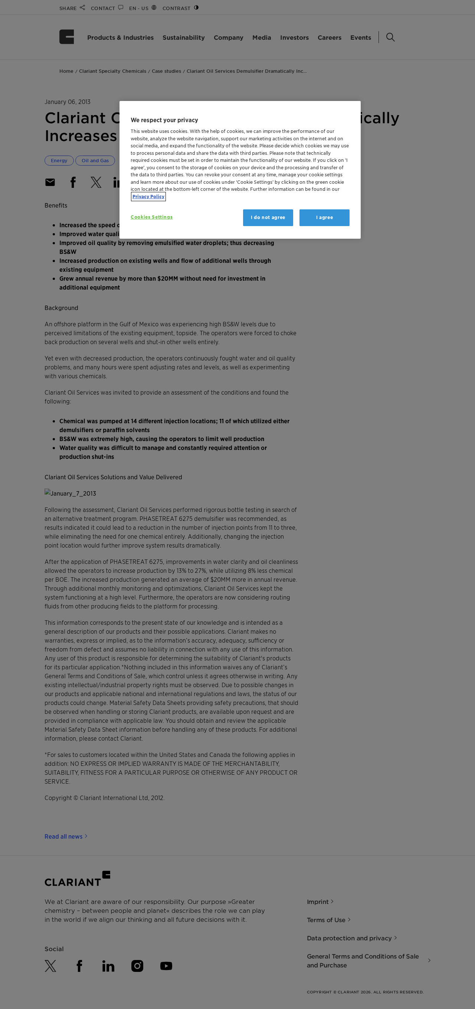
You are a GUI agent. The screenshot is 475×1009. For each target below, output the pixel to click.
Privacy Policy (148, 196)
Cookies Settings (152, 217)
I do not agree (268, 217)
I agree (324, 217)
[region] (240, 170)
